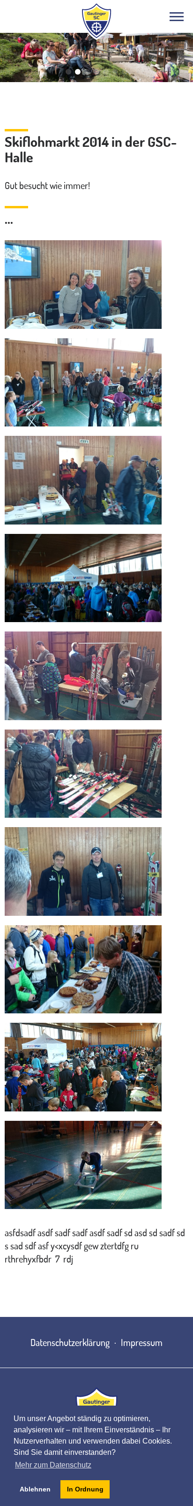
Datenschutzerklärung (70, 1342)
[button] (68, 72)
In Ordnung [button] (85, 1489)
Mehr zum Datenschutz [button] (53, 1465)
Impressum (142, 1342)
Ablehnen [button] (35, 1489)
